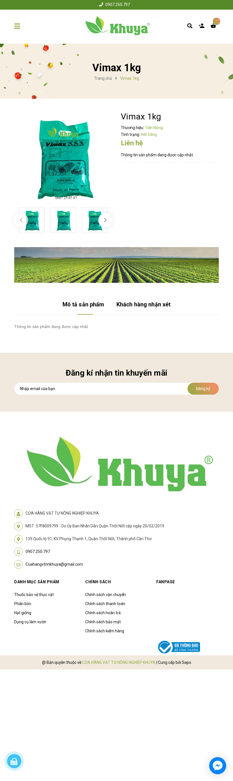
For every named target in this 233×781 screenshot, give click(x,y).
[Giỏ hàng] (214, 27)
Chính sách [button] (98, 582)
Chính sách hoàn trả (103, 613)
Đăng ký (203, 388)
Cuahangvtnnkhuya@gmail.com (54, 564)
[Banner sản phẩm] (116, 264)
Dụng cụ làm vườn (30, 622)
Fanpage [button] (165, 582)
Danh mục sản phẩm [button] (36, 582)
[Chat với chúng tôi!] (217, 765)
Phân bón (22, 603)
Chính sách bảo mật (103, 622)
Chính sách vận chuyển (105, 594)
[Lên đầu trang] (217, 744)
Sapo (186, 662)
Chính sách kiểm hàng (104, 631)
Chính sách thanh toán (105, 603)
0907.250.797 (117, 4)
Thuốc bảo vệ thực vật (34, 594)
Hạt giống (22, 613)
